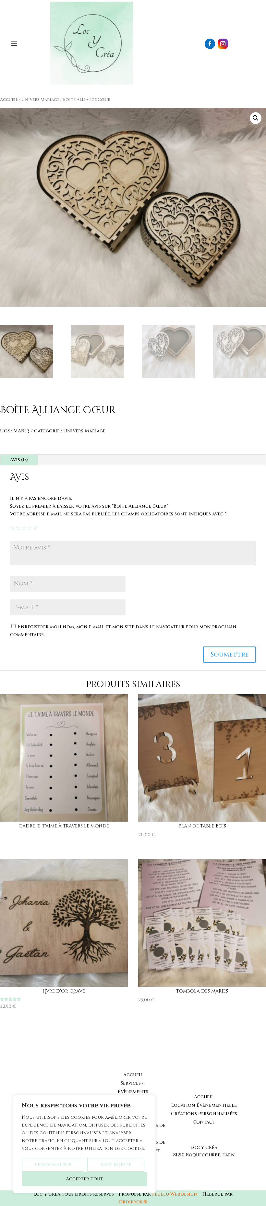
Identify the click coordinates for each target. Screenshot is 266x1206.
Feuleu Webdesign (175, 1194)
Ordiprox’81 (133, 1202)
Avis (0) (19, 460)
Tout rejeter (116, 1165)
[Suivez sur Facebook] (210, 44)
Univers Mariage (40, 100)
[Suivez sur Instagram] (223, 44)
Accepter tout (84, 1179)
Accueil (9, 100)
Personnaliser (53, 1165)
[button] (255, 118)
